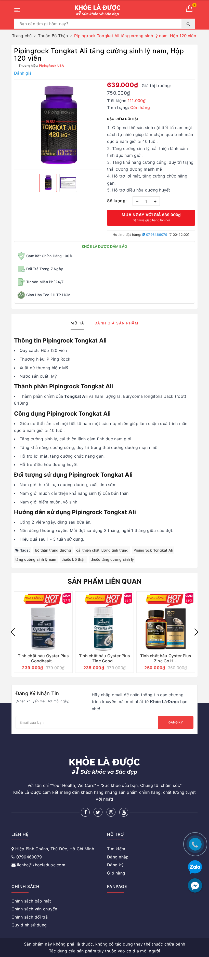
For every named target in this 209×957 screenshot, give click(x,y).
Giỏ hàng (116, 873)
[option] (58, 126)
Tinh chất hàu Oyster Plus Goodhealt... (43, 658)
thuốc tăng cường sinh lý (112, 559)
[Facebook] (85, 812)
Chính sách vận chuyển (34, 908)
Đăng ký (175, 722)
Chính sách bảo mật (31, 901)
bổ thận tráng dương (53, 550)
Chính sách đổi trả (29, 917)
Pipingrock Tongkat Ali (153, 550)
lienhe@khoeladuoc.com (41, 864)
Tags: (24, 550)
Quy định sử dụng (29, 924)
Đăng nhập (117, 856)
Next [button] (196, 632)
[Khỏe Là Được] (97, 10)
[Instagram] (111, 812)
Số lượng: (117, 200)
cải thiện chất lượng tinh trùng (102, 550)
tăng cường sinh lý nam (35, 559)
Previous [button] (13, 632)
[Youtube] (123, 812)
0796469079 (156, 235)
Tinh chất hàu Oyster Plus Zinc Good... (104, 658)
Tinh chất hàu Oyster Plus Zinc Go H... (165, 658)
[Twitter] (98, 812)
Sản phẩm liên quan (105, 581)
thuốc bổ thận (73, 559)
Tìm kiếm (116, 848)
